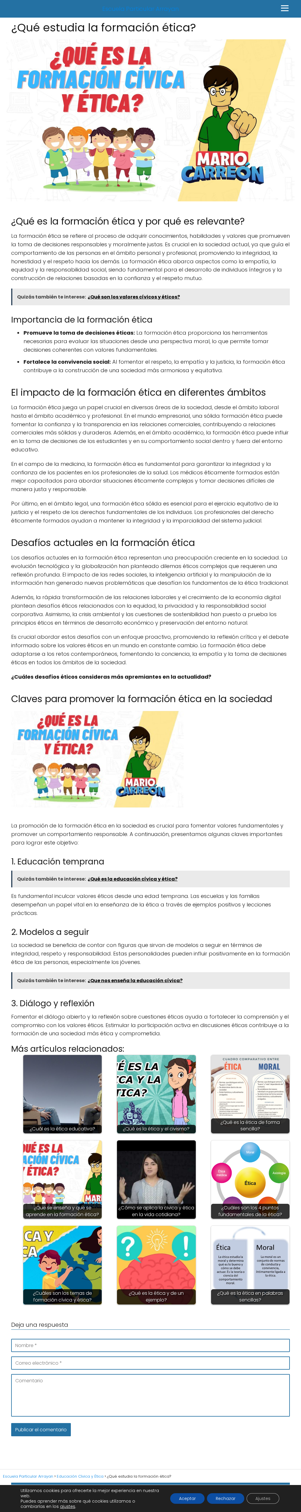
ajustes (67, 1506)
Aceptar (187, 1498)
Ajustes (262, 1498)
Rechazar (225, 1498)
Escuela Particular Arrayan (140, 9)
